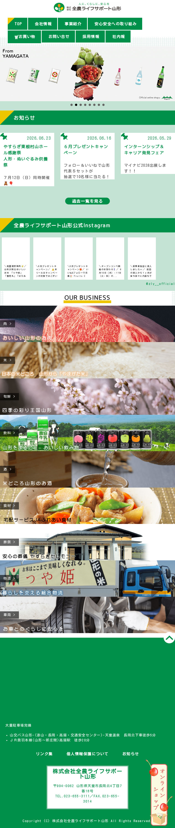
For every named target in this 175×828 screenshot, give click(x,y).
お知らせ (130, 754)
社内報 (118, 36)
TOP (18, 24)
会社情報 (43, 24)
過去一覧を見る (87, 201)
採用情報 (90, 36)
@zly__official (160, 283)
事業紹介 (73, 24)
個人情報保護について (88, 754)
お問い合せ (59, 36)
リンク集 (44, 754)
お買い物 (27, 36)
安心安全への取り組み (116, 24)
